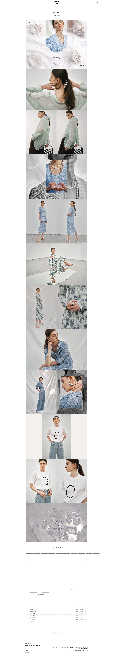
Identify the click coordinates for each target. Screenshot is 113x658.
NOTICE (26, 650)
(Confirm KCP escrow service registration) (83, 648)
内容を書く (71, 589)
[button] (87, 560)
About (19, 2)
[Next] (58, 632)
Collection (15, 2)
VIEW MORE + (56, 574)
